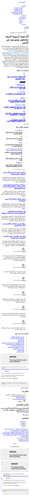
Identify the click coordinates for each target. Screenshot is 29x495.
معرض (20, 21)
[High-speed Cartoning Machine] (21, 85)
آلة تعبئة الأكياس (18, 10)
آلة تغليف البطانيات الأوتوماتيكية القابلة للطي (15, 120)
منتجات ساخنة (8, 429)
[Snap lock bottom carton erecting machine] (22, 98)
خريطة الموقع (24, 430)
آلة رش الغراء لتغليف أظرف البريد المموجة (14, 107)
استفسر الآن (25, 414)
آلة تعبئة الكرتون (18, 9)
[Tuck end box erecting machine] (21, 156)
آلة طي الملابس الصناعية (17, 345)
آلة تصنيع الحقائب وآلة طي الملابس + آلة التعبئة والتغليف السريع (15, 114)
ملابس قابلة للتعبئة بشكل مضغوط (19, 432)
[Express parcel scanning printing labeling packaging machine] (13, 150)
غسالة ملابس (20, 339)
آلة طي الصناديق (18, 7)
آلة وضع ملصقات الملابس (17, 336)
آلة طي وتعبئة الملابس (16, 12)
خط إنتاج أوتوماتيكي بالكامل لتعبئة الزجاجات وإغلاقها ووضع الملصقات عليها (13, 166)
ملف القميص (20, 350)
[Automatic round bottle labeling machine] (20, 142)
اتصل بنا (23, 24)
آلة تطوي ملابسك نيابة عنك (17, 338)
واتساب (20, 401)
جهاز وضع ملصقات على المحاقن (16, 347)
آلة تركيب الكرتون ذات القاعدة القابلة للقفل (16, 101)
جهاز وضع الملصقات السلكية (17, 433)
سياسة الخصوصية (15, 430)
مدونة (23, 15)
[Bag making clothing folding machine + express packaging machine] (24, 111)
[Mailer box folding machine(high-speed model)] (21, 136)
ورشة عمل (22, 16)
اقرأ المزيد (22, 82)
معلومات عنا (22, 18)
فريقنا (20, 22)
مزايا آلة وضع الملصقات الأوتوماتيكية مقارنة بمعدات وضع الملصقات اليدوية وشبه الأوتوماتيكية (14, 186)
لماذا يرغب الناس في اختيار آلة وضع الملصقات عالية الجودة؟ (14, 237)
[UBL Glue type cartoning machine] (24, 73)
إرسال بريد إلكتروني (23, 439)
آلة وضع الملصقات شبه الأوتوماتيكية (15, 344)
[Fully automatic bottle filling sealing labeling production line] (19, 162)
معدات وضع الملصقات (18, 348)
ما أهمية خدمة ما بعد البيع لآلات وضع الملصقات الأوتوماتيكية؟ (14, 173)
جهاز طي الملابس (17, 52)
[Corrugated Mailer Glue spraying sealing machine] (20, 104)
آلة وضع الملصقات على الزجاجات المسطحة (13, 342)
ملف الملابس (20, 341)
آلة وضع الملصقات (17, 13)
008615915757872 (23, 440)
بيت (24, 4)
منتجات (23, 6)
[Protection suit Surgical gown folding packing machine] (18, 130)
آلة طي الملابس (20, 351)
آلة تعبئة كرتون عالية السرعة (17, 88)
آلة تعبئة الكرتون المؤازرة (15, 94)
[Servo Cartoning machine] (21, 91)
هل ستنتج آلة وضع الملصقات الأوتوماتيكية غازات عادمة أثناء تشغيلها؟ (13, 212)
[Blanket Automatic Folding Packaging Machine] (24, 117)
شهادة (20, 19)
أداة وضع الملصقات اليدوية (18, 54)
